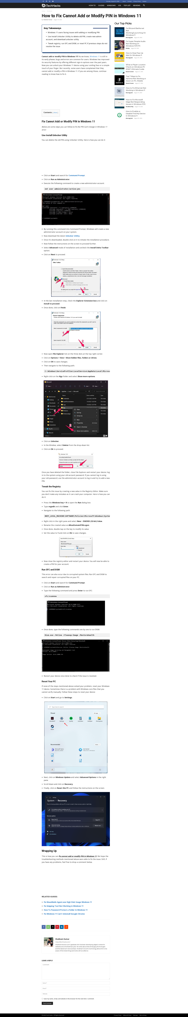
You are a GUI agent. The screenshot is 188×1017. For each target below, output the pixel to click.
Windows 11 (95, 56)
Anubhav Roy (129, 106)
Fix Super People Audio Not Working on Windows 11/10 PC (136, 43)
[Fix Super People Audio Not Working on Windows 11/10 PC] (119, 45)
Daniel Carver (130, 71)
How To (92, 5)
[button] (144, 5)
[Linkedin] (62, 927)
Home (43, 11)
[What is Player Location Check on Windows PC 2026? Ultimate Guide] (119, 68)
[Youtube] (52, 1)
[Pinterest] (46, 1)
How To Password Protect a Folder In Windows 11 (66, 910)
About (124, 1)
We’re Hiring (143, 1015)
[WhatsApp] (48, 927)
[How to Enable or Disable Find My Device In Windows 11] (119, 115)
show (55, 112)
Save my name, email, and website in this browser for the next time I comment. (69, 999)
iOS (119, 5)
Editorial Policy (127, 1015)
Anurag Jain (129, 37)
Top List (127, 5)
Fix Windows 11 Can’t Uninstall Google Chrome (64, 914)
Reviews (136, 5)
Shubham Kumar (47, 19)
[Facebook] (43, 1)
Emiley (128, 48)
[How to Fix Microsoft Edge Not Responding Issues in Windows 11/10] (119, 103)
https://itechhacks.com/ (62, 942)
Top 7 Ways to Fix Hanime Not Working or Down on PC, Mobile (136, 78)
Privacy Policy (137, 1)
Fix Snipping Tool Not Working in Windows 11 (63, 906)
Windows (111, 5)
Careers (144, 1)
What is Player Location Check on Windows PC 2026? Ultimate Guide (136, 67)
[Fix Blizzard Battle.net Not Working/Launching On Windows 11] (119, 32)
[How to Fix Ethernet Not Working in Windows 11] (119, 92)
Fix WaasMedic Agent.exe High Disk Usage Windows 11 (68, 902)
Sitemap (135, 1015)
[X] (49, 1)
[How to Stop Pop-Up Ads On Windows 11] (119, 57)
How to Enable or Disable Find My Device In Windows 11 (135, 113)
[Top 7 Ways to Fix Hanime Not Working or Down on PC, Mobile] (119, 80)
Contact (130, 1)
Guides (101, 5)
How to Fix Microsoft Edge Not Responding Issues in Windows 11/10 (136, 102)
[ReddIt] (66, 927)
